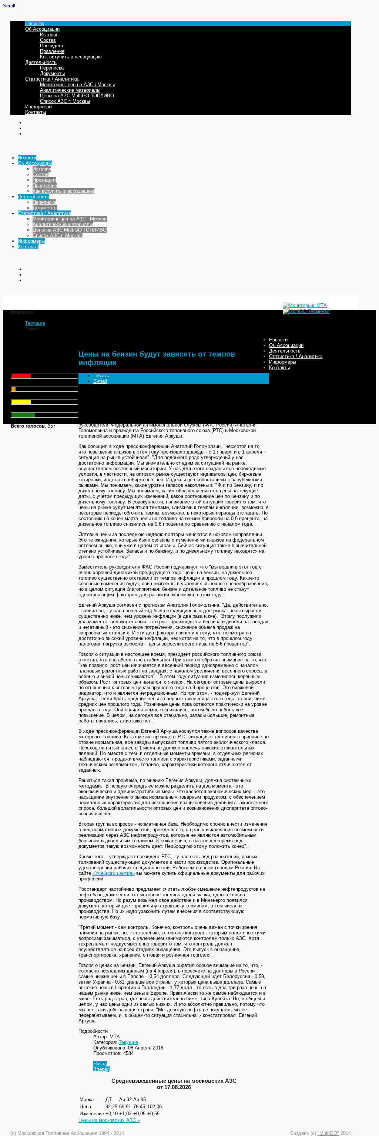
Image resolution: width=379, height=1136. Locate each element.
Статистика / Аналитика (51, 79)
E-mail (100, 381)
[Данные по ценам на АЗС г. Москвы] (305, 305)
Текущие (35, 323)
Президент (52, 45)
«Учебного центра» (114, 873)
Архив (32, 328)
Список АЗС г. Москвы (65, 101)
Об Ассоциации (42, 29)
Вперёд (101, 1069)
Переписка (52, 68)
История (49, 34)
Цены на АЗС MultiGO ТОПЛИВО (77, 95)
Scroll (9, 6)
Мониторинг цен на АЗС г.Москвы (77, 84)
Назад (100, 1063)
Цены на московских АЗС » (109, 1120)
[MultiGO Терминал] (306, 311)
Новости (34, 23)
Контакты (35, 112)
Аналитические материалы (70, 90)
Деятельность (41, 62)
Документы (52, 73)
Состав (48, 40)
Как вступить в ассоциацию (71, 57)
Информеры (38, 106)
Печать (101, 375)
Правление (52, 51)
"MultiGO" (328, 1133)
